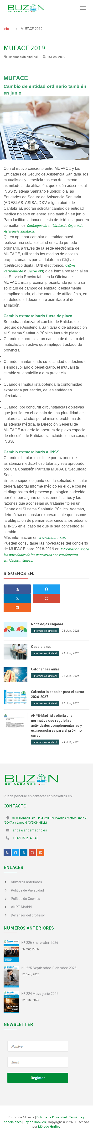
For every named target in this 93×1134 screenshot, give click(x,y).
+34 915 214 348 (25, 838)
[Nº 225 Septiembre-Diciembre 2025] (12, 976)
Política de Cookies (25, 899)
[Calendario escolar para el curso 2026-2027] (17, 696)
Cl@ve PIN (35, 271)
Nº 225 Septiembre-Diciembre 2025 (49, 968)
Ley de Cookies (35, 1122)
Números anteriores (26, 882)
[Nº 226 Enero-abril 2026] (12, 951)
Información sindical (23, 57)
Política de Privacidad (27, 890)
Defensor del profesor (28, 915)
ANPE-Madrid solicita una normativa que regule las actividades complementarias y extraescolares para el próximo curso (56, 725)
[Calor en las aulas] (17, 674)
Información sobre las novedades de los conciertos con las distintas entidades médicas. (46, 554)
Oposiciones (41, 647)
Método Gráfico (49, 1126)
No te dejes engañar (47, 624)
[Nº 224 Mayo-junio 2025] (12, 1002)
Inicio (7, 29)
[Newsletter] (38, 1062)
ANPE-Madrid (21, 907)
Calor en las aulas (45, 669)
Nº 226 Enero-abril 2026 (39, 942)
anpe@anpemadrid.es (30, 830)
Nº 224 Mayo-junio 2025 (39, 994)
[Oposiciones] (17, 651)
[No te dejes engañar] (17, 629)
